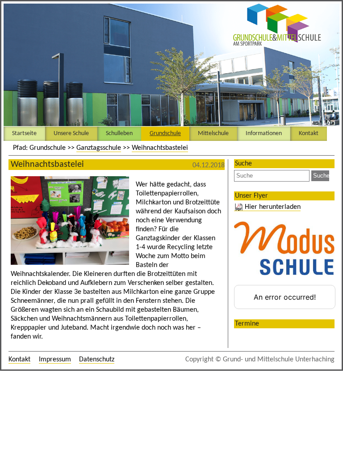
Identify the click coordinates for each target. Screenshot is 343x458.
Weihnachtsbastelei (160, 148)
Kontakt (308, 133)
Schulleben (119, 133)
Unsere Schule (71, 133)
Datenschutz (96, 359)
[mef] (71, 214)
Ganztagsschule (98, 148)
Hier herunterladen (273, 207)
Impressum (55, 359)
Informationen (264, 133)
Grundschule (165, 133)
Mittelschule (213, 133)
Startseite (24, 133)
